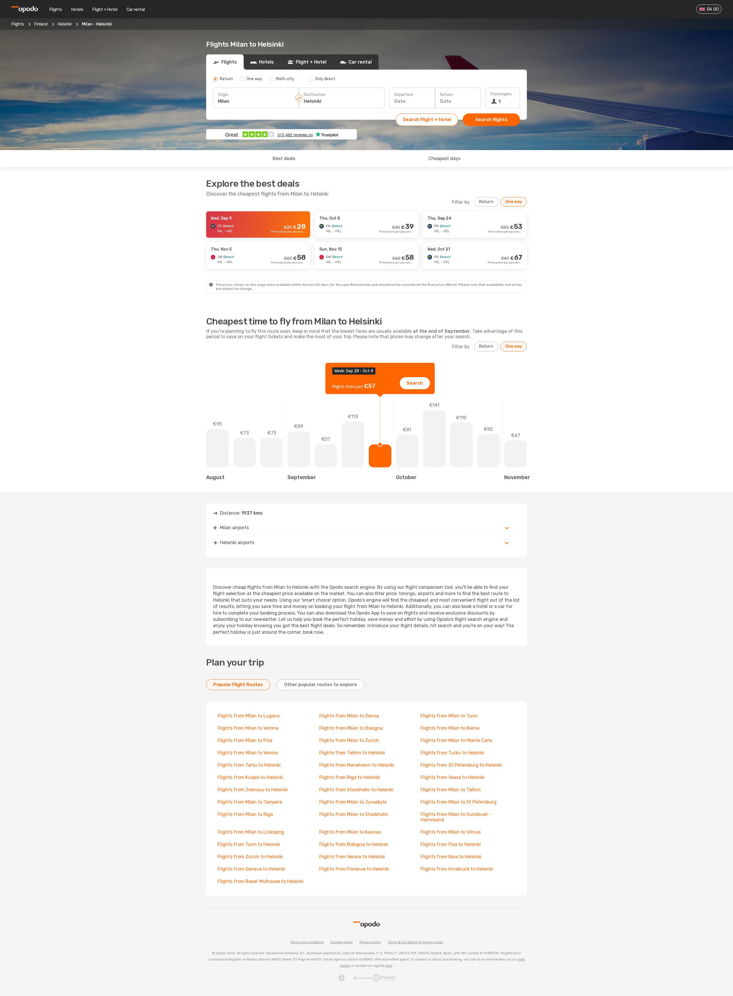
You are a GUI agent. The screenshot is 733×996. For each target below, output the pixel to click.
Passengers (501, 94)
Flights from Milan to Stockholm (353, 814)
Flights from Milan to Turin (449, 716)
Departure (403, 94)
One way (513, 201)
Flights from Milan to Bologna (351, 728)
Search (415, 383)
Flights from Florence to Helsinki (354, 869)
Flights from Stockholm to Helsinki (356, 789)
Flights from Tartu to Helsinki (249, 765)
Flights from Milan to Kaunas (350, 832)
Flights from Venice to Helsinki (352, 856)
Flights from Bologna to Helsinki (353, 844)
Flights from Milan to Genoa (349, 716)
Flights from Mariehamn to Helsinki (356, 765)
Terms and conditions (307, 942)
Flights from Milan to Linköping (251, 832)
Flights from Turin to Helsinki (249, 844)
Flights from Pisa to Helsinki (451, 844)
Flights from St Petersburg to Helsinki (461, 765)
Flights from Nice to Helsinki (451, 856)
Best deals (284, 158)
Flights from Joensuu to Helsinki (253, 789)
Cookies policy (341, 942)
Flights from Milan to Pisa (245, 740)
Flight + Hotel (104, 9)
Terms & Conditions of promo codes (415, 942)
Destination (315, 94)
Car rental (136, 9)
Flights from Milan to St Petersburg (458, 802)
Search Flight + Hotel (427, 119)
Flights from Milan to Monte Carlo (456, 740)
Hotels (77, 9)
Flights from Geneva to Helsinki (251, 869)
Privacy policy (370, 942)
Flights (56, 9)
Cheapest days (444, 158)
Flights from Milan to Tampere (250, 802)
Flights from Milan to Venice (248, 752)
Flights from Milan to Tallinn (451, 789)
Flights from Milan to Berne (450, 728)
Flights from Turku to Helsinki (452, 752)
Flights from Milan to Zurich (349, 740)
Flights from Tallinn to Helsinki (352, 752)
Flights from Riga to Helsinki (349, 777)
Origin (223, 94)
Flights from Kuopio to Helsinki (250, 777)
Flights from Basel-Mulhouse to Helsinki (261, 881)
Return (446, 94)
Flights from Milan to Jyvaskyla (353, 802)
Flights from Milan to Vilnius (451, 832)
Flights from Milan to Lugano (249, 716)
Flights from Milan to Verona (248, 728)
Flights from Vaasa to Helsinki (452, 777)
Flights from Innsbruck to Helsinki (457, 869)
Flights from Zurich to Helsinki (250, 856)
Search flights (491, 119)
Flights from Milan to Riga (245, 814)
